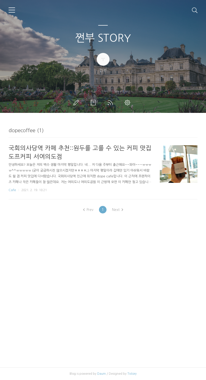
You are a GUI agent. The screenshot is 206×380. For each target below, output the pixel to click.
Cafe (12, 190)
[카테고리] (12, 10)
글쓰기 (77, 103)
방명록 (94, 103)
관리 (128, 103)
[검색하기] (194, 10)
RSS (111, 103)
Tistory (132, 373)
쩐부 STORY (103, 38)
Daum (101, 373)
